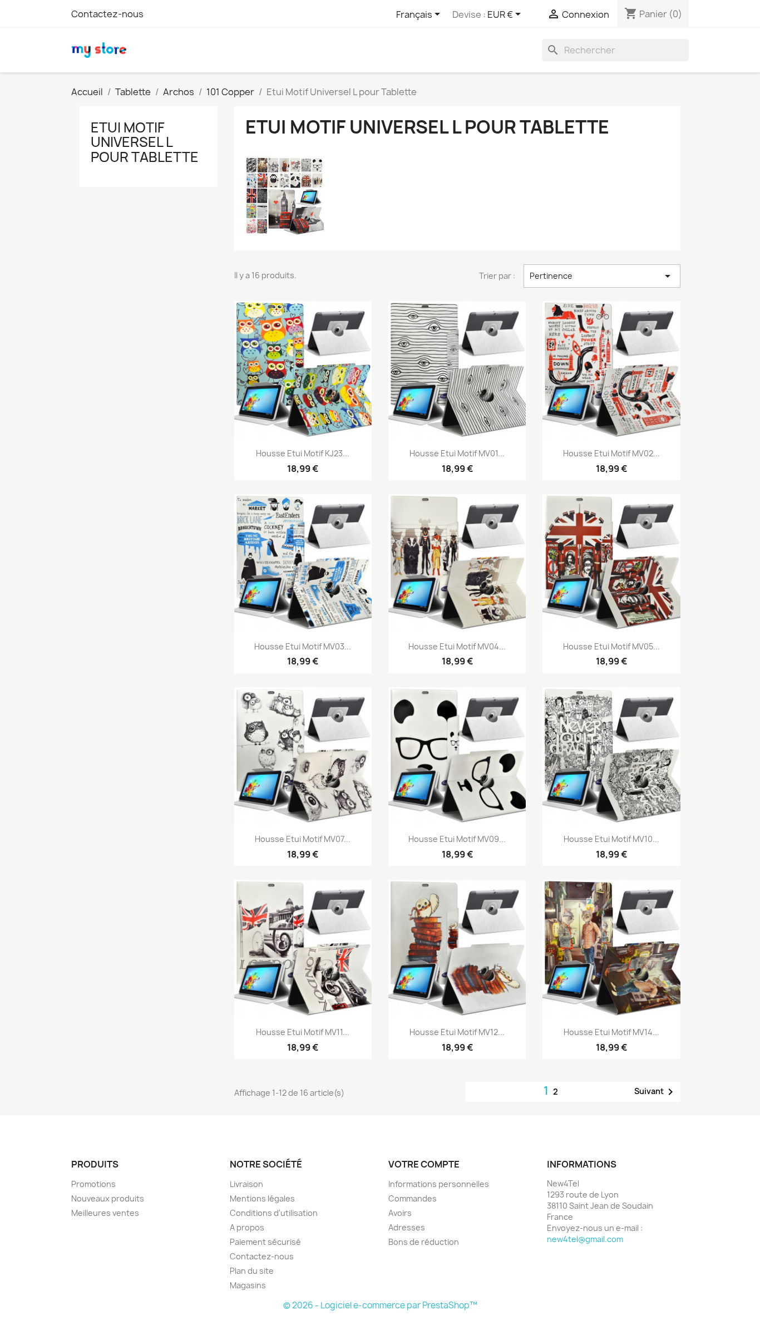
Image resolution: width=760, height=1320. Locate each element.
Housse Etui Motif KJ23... (302, 453)
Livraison (246, 1184)
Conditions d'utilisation (274, 1213)
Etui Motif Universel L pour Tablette (145, 142)
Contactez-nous (107, 14)
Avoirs (400, 1213)
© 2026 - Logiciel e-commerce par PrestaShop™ (380, 1305)
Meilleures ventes (105, 1213)
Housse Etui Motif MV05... (611, 646)
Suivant (655, 1092)
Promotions (93, 1184)
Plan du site (252, 1270)
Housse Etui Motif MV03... (302, 646)
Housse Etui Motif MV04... (457, 646)
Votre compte (424, 1164)
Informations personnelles (438, 1184)
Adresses (406, 1227)
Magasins (248, 1285)
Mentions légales (262, 1198)
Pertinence (602, 276)
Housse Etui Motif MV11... (302, 1032)
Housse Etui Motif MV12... (457, 1032)
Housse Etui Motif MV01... (457, 453)
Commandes (412, 1198)
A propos (247, 1227)
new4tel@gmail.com (585, 1239)
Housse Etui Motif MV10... (611, 839)
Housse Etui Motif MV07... (303, 839)
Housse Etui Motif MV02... (611, 453)
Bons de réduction (423, 1242)
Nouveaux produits (107, 1198)
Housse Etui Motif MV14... (611, 1032)
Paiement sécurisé (265, 1242)
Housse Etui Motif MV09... (457, 839)
